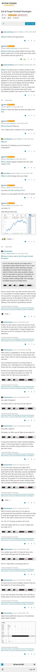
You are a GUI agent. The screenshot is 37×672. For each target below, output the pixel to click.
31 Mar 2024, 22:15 (23, 508)
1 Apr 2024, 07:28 (23, 253)
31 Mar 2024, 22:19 (23, 464)
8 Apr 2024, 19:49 (27, 173)
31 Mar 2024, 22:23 (23, 397)
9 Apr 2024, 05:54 (21, 159)
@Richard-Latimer (7, 256)
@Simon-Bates (6, 162)
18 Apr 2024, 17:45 (30, 65)
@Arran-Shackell (6, 126)
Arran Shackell (11, 123)
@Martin (4, 37)
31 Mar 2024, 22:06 (23, 549)
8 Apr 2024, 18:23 (18, 187)
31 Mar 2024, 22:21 (23, 426)
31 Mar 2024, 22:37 (23, 322)
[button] (2, 669)
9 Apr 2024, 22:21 (29, 139)
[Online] (2, 251)
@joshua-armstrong (7, 51)
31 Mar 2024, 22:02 (23, 580)
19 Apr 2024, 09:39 (30, 32)
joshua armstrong (8, 32)
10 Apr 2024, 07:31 (18, 107)
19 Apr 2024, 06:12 (24, 48)
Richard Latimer (7, 251)
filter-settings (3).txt (18, 190)
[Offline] (2, 32)
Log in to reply (30, 23)
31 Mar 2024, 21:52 (23, 613)
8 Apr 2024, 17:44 (18, 205)
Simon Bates (10, 159)
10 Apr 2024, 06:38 (22, 123)
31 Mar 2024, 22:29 (23, 350)
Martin (21, 32)
